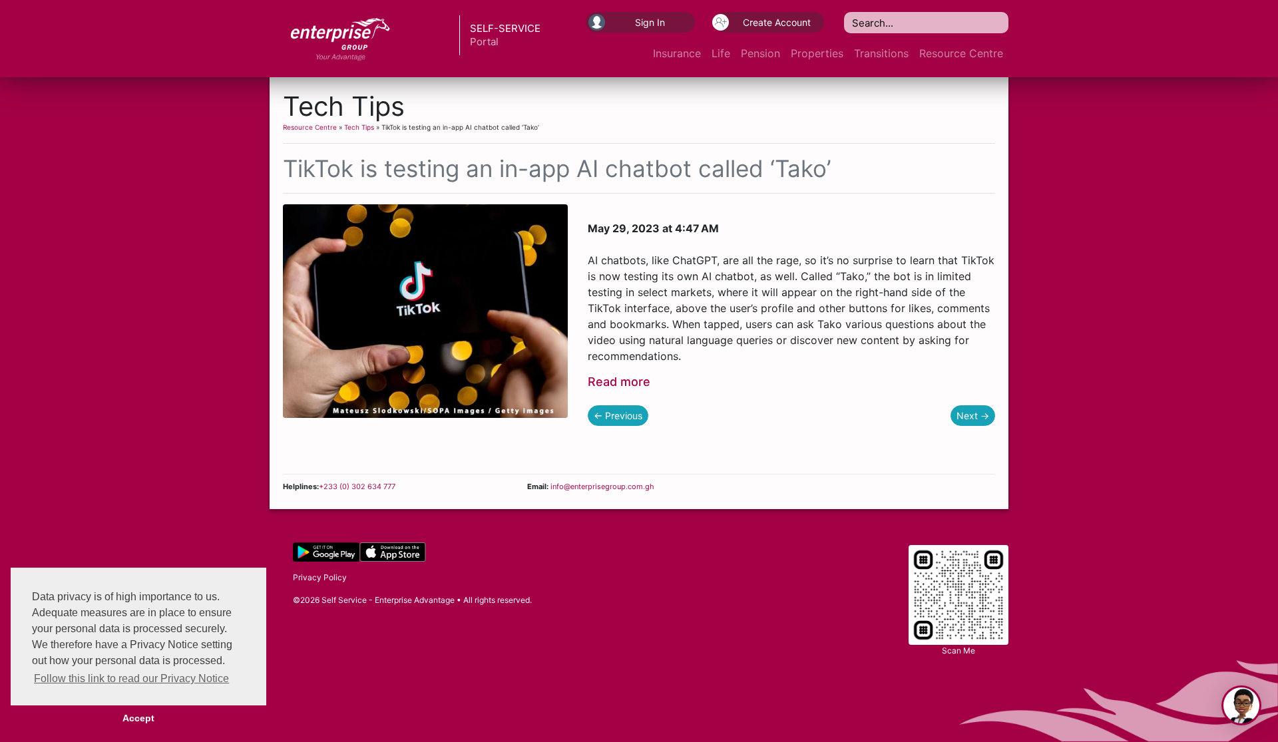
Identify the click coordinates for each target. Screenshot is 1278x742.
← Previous (618, 415)
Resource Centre (961, 53)
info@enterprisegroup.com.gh (601, 486)
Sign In (650, 22)
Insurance (677, 53)
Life (721, 53)
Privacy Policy (320, 577)
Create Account (777, 22)
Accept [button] (138, 718)
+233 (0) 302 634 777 (357, 486)
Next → (973, 415)
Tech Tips (359, 127)
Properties (817, 53)
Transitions (881, 53)
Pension (760, 53)
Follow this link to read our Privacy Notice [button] (131, 678)
